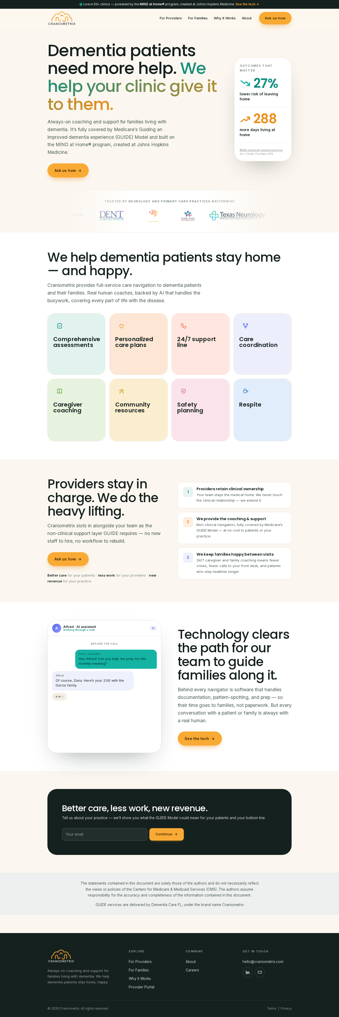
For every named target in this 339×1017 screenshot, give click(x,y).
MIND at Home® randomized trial (261, 150)
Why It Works (225, 18)
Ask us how (275, 18)
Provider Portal (141, 987)
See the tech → (247, 4)
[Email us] (260, 972)
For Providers (171, 18)
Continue (166, 834)
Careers (192, 970)
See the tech (200, 738)
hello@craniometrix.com (263, 962)
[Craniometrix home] (61, 18)
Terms (271, 1008)
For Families (198, 18)
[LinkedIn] (248, 972)
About (247, 18)
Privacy (286, 1008)
